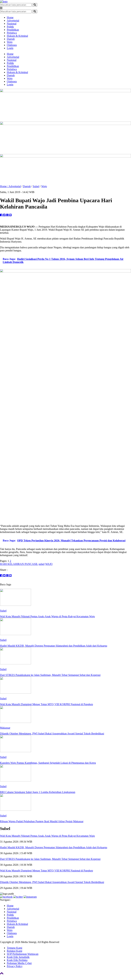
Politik (10, 26)
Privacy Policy (15, 966)
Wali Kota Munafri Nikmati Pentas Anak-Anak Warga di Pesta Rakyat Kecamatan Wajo (47, 835)
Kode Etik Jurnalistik (18, 957)
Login (10, 48)
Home (10, 17)
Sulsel (36, 186)
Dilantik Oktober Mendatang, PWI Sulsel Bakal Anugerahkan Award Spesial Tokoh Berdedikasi (52, 882)
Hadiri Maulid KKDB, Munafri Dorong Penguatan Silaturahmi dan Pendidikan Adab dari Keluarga (53, 847)
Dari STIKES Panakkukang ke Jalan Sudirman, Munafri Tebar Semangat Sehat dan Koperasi (50, 859)
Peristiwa (12, 32)
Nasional (11, 23)
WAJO (49, 564)
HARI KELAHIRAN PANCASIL (19, 564)
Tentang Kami (14, 947)
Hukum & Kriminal (17, 35)
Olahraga (12, 45)
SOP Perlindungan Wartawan (22, 954)
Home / (4, 186)
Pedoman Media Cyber (19, 963)
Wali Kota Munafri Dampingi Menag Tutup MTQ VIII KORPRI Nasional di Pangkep (46, 870)
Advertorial (13, 20)
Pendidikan (13, 29)
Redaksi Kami (14, 950)
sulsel (42, 564)
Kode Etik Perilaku (17, 960)
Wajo (9, 42)
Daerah (11, 38)
